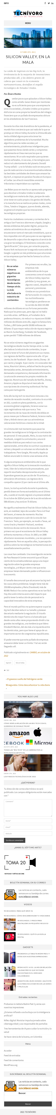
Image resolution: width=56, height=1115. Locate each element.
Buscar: (22, 1093)
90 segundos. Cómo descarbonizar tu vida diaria (28, 685)
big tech (8, 663)
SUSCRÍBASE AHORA (28, 896)
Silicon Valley (20, 663)
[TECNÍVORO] (28, 13)
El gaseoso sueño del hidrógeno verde (24, 679)
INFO (6, 3)
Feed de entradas (12, 1055)
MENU (28, 23)
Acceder (8, 1050)
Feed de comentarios (14, 1060)
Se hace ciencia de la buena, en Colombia (23, 1036)
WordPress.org (10, 1065)
